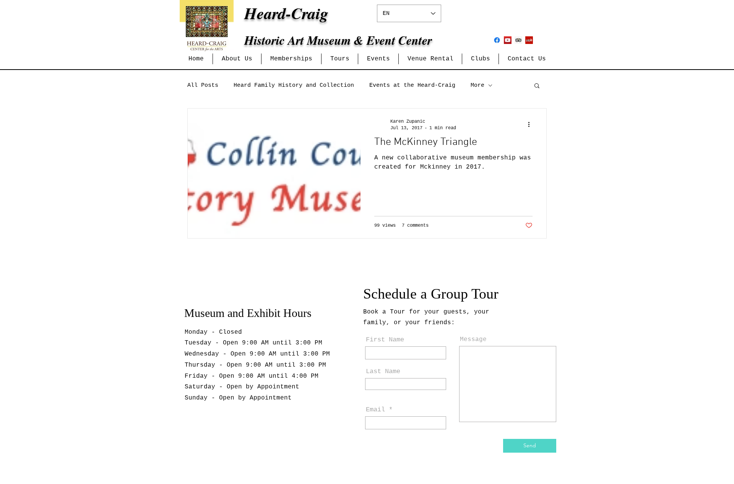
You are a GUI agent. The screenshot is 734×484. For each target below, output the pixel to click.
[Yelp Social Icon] (529, 40)
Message (473, 339)
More (477, 85)
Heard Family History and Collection (294, 85)
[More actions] (531, 124)
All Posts (202, 85)
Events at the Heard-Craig (412, 85)
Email (375, 409)
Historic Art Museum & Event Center (338, 40)
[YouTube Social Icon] (508, 40)
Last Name (383, 371)
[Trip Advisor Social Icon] (518, 40)
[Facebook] (497, 40)
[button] (237, 59)
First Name (385, 339)
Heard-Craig (286, 13)
